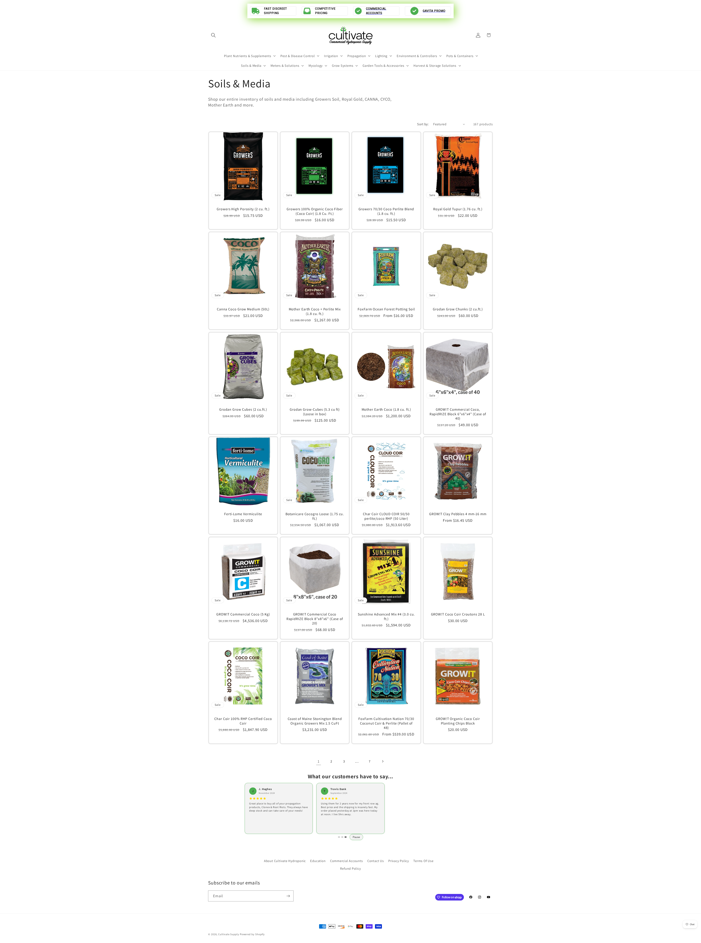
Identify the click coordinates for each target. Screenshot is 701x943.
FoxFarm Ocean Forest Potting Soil (386, 309)
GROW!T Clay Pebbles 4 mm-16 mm (458, 514)
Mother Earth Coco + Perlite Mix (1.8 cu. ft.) (315, 311)
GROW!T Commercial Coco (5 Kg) (243, 614)
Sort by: (422, 124)
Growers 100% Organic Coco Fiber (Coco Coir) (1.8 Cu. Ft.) (315, 211)
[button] (213, 35)
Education (317, 861)
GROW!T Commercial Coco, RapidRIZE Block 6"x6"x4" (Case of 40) (458, 414)
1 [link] (318, 761)
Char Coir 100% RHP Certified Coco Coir (243, 721)
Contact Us (375, 861)
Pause (356, 837)
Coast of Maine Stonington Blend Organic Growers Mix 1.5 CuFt (315, 721)
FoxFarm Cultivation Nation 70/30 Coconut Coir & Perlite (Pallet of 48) (386, 723)
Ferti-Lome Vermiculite (243, 514)
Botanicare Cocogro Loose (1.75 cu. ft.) (315, 516)
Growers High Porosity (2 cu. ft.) (243, 209)
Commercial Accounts (346, 861)
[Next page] (382, 761)
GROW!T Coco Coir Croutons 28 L (458, 614)
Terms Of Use (423, 861)
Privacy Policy (398, 861)
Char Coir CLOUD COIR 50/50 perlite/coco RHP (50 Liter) (386, 516)
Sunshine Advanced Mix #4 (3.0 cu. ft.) (386, 616)
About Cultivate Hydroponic (285, 861)
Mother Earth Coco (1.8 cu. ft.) (386, 409)
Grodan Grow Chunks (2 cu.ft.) (458, 309)
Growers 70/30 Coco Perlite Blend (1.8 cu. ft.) (386, 211)
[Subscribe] (288, 896)
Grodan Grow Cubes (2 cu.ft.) (243, 409)
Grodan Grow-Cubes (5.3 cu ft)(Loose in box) (315, 411)
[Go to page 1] (339, 837)
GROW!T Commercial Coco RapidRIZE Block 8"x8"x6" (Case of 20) (314, 619)
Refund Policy (350, 868)
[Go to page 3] (345, 837)
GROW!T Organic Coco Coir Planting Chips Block (458, 721)
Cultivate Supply (228, 934)
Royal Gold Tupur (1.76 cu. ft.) (457, 209)
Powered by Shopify (252, 934)
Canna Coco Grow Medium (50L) (243, 309)
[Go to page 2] (342, 837)
